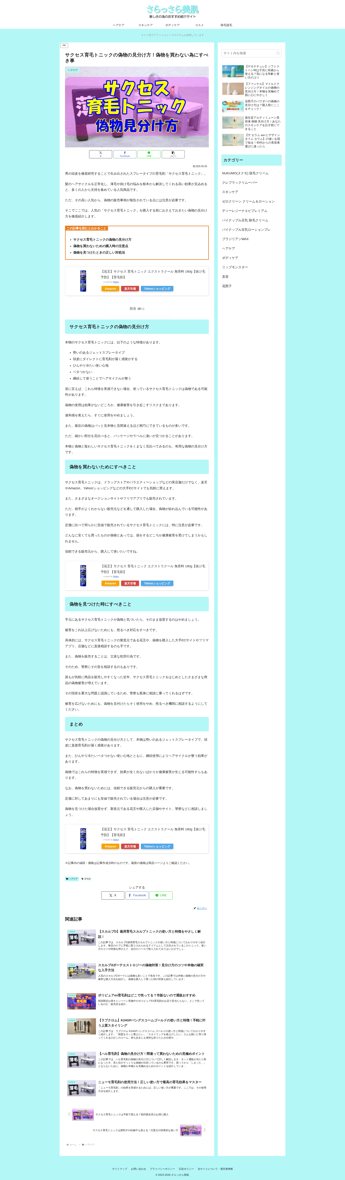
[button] (173, 154)
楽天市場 (130, 288)
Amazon (110, 288)
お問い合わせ (138, 1168)
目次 (133, 308)
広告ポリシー (186, 1168)
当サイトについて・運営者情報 (215, 1168)
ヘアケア (73, 879)
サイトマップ (119, 1168)
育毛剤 (87, 879)
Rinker (116, 282)
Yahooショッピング (157, 288)
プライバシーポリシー (162, 1168)
